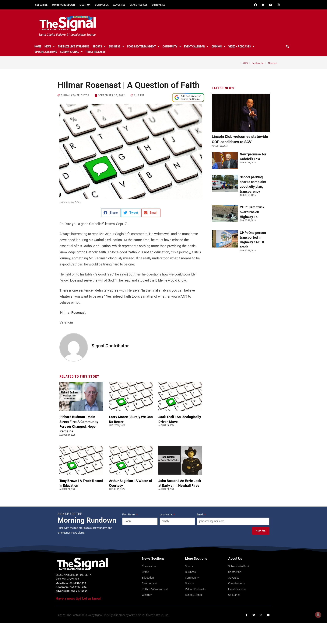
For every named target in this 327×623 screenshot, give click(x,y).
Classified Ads (138, 4)
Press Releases (95, 52)
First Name (129, 514)
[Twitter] (263, 5)
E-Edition (84, 4)
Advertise (119, 4)
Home (37, 46)
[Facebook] (255, 5)
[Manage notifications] (318, 615)
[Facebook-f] (246, 615)
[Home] (238, 63)
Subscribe (41, 4)
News (47, 46)
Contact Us (102, 4)
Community (170, 46)
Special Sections (46, 52)
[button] (287, 46)
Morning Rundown (63, 4)
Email (200, 514)
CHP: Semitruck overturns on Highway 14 (252, 212)
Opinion (217, 46)
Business (114, 46)
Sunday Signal (69, 52)
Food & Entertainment (141, 46)
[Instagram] (278, 5)
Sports (97, 46)
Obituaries (158, 4)
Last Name (166, 514)
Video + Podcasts (239, 46)
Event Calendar (194, 46)
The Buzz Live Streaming (73, 46)
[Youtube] (270, 5)
